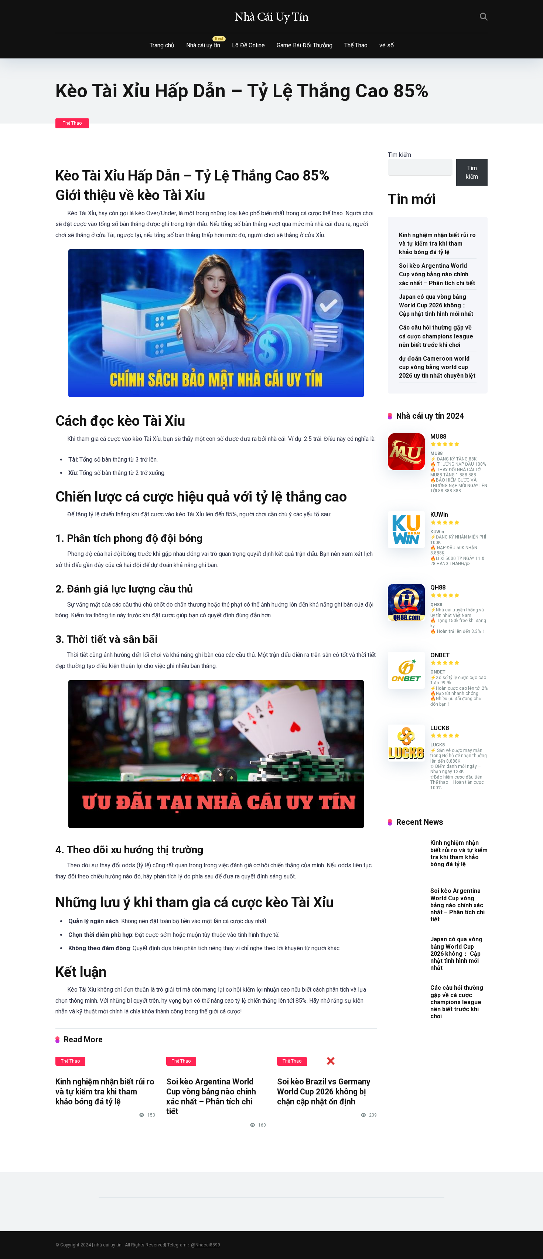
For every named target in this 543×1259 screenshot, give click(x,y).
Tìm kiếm (399, 154)
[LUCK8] (406, 759)
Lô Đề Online (248, 45)
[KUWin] (406, 546)
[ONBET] (406, 686)
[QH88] (406, 618)
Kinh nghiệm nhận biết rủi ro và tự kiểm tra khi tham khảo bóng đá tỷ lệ (104, 1091)
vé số (386, 45)
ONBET (440, 655)
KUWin (439, 514)
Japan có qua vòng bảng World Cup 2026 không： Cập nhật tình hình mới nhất (436, 305)
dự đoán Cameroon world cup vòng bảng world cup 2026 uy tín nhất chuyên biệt (437, 367)
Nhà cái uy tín (203, 45)
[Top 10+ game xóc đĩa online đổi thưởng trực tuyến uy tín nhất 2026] (271, 16)
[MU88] (406, 468)
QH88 (437, 587)
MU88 (438, 436)
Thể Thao (356, 45)
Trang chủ (162, 45)
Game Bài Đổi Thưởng (304, 45)
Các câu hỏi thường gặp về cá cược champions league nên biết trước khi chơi (436, 336)
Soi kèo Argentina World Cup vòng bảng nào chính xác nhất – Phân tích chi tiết (437, 274)
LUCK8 (439, 728)
